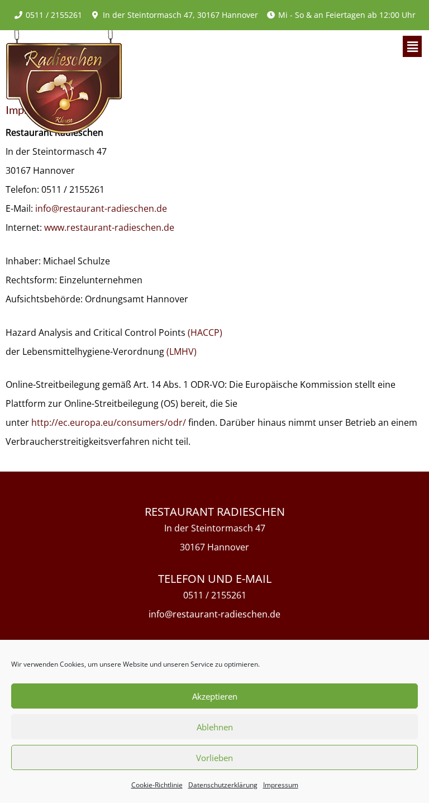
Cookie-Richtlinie (157, 785)
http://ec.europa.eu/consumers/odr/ (108, 422)
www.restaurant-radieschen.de (109, 227)
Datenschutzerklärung (223, 785)
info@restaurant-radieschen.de (101, 208)
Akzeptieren (214, 696)
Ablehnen (215, 727)
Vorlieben (214, 757)
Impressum (280, 785)
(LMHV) (181, 351)
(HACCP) (205, 332)
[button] (412, 46)
